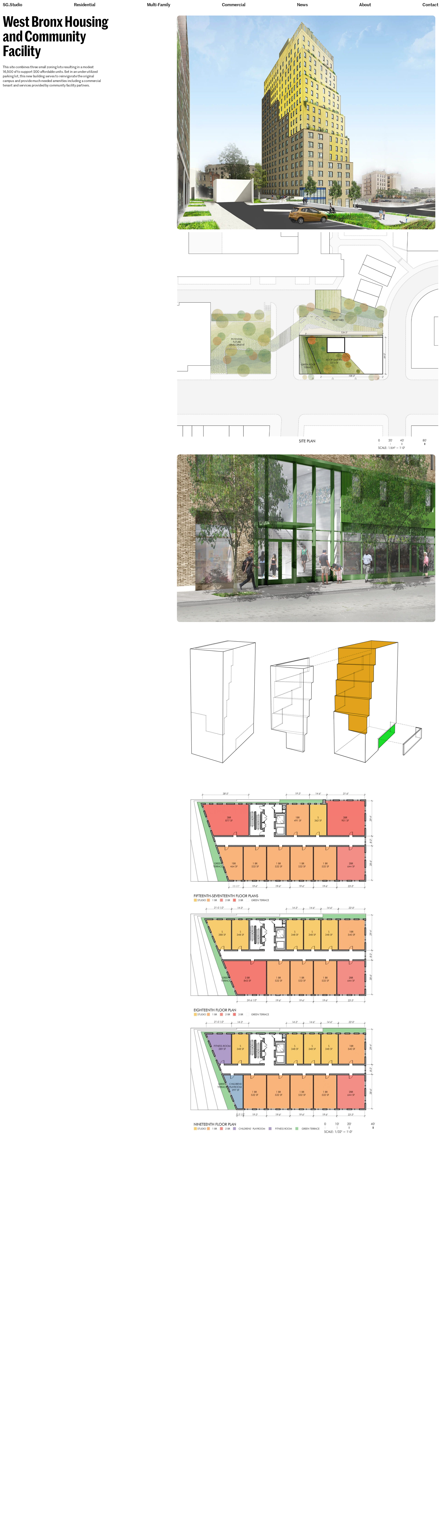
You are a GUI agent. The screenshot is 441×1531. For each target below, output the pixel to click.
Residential (84, 4)
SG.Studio (12, 4)
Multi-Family (158, 4)
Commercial (233, 4)
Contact (430, 4)
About (365, 4)
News (302, 4)
